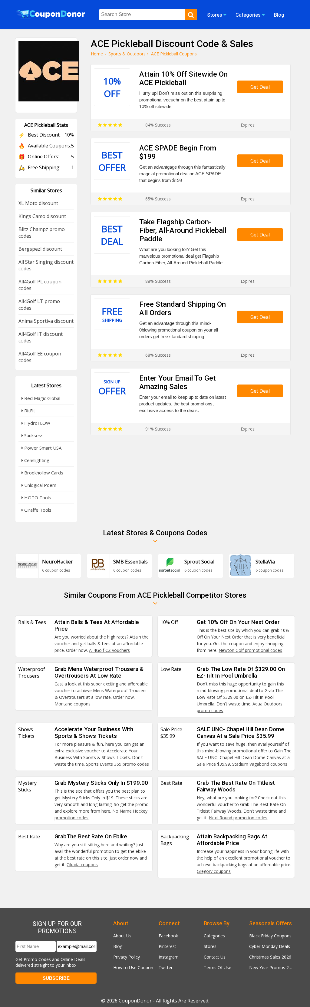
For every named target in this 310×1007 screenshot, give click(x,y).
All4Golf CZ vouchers (109, 650)
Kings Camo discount (42, 216)
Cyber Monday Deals (269, 946)
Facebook (168, 936)
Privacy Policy (126, 957)
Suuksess (33, 435)
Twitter (166, 967)
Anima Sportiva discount (46, 321)
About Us (122, 936)
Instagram (169, 957)
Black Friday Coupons (270, 936)
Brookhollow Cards (43, 473)
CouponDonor (135, 1000)
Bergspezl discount (40, 249)
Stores (210, 946)
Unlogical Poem (39, 485)
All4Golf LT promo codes (39, 304)
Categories (214, 936)
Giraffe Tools (37, 510)
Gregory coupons (214, 871)
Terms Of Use (217, 967)
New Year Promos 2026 (272, 967)
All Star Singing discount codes (46, 265)
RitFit (29, 411)
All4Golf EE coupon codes (39, 357)
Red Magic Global (41, 398)
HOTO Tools (37, 497)
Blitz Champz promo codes (41, 232)
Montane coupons (72, 704)
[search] (191, 14)
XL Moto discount (38, 203)
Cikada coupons (82, 864)
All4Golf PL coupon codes (39, 285)
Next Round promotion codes (238, 817)
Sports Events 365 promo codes (117, 764)
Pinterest (167, 946)
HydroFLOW (36, 423)
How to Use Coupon (133, 967)
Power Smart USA (42, 448)
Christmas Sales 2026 (270, 957)
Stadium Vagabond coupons (259, 764)
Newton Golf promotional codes (250, 650)
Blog (117, 946)
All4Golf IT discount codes (40, 337)
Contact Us (215, 957)
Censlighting (36, 460)
